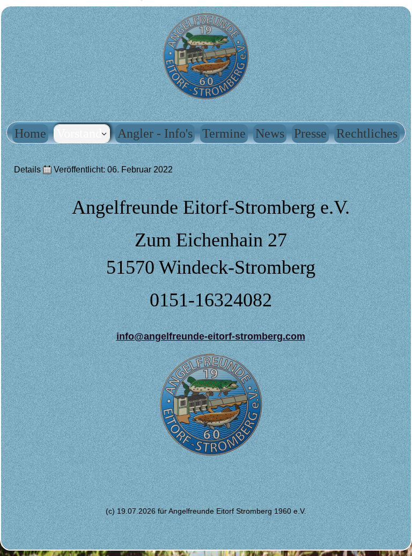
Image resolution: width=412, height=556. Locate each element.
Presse (310, 133)
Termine (224, 133)
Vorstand (79, 133)
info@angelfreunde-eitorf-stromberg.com (210, 336)
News (269, 133)
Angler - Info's (155, 133)
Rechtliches (367, 133)
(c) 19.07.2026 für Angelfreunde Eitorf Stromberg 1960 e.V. (206, 511)
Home (30, 133)
